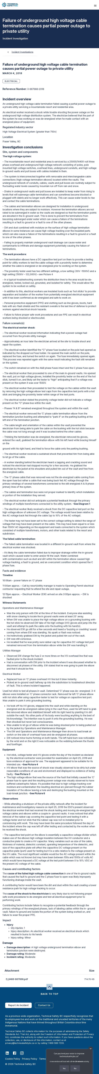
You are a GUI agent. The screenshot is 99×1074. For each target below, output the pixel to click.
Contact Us (44, 1005)
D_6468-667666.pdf (17, 979)
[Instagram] (23, 1053)
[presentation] (95, 5)
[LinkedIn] (9, 1053)
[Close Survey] (91, 1049)
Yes (64, 1068)
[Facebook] (16, 1053)
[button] (9, 5)
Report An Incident (18, 1005)
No (75, 1068)
